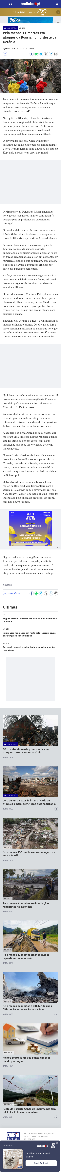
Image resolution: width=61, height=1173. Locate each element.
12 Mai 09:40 (8, 963)
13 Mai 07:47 (8, 911)
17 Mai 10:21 (8, 1066)
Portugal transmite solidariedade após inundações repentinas (29, 648)
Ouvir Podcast (41, 1163)
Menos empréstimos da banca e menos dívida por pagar (26, 1059)
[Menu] (4, 3)
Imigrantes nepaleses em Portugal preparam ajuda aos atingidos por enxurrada (29, 634)
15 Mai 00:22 (8, 808)
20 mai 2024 (25, 48)
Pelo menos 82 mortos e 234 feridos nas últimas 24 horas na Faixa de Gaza (27, 1007)
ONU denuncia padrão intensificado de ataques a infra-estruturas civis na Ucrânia (29, 802)
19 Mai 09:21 (8, 1117)
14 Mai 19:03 (8, 757)
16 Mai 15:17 (8, 860)
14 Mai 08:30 (8, 1014)
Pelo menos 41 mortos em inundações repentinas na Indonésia (26, 905)
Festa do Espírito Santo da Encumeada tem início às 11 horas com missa (29, 1110)
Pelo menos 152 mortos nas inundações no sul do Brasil (29, 854)
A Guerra (7, 584)
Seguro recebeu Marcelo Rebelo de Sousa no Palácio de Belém (30, 620)
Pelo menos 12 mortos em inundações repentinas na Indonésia (26, 956)
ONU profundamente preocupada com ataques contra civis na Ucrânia (26, 751)
